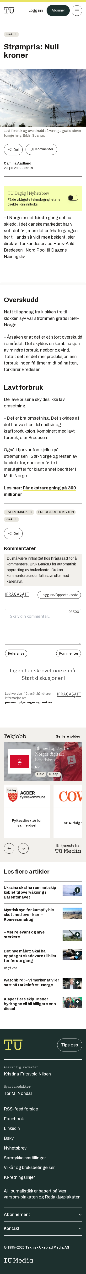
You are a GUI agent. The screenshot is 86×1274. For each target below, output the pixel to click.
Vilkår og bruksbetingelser (29, 1167)
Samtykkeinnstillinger (25, 1158)
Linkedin (12, 1128)
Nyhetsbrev (15, 1148)
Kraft (11, 34)
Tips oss (69, 1045)
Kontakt (12, 1228)
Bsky (9, 1138)
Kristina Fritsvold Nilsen (27, 1074)
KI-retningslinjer (19, 1177)
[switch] (73, 198)
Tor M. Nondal (18, 1093)
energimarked (19, 512)
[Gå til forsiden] (9, 10)
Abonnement (17, 1214)
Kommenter (44, 149)
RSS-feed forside (21, 1109)
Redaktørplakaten (63, 1197)
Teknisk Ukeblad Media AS (47, 1247)
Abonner (58, 10)
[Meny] (77, 10)
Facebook (14, 1118)
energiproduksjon (56, 512)
